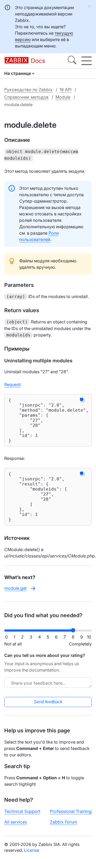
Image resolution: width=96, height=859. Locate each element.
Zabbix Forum (63, 822)
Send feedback (48, 702)
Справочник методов (26, 97)
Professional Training (71, 811)
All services (15, 822)
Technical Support (22, 811)
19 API (65, 89)
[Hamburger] (86, 61)
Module (62, 97)
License (31, 850)
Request (12, 384)
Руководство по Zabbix (28, 89)
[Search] (72, 61)
